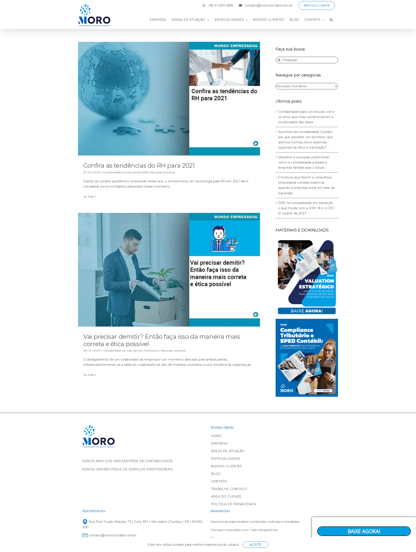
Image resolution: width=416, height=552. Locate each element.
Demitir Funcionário (146, 350)
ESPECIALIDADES (225, 459)
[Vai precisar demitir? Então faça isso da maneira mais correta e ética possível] (169, 270)
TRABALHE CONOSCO (229, 489)
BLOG (216, 474)
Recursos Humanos (162, 172)
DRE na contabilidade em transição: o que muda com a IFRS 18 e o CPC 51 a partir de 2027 (306, 208)
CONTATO (219, 481)
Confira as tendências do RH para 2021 (139, 165)
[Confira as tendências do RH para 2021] (169, 98)
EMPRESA (219, 443)
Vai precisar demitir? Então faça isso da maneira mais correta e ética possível (161, 340)
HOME (216, 436)
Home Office (141, 172)
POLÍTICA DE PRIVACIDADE (234, 504)
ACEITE (255, 545)
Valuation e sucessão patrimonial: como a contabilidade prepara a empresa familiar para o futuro (304, 162)
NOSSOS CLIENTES (226, 466)
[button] (331, 19)
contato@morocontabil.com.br (112, 535)
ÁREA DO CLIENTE (226, 497)
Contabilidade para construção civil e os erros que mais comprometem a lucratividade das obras (306, 117)
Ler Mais (88, 196)
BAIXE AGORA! (364, 531)
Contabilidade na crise (117, 172)
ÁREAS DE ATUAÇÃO (227, 451)
